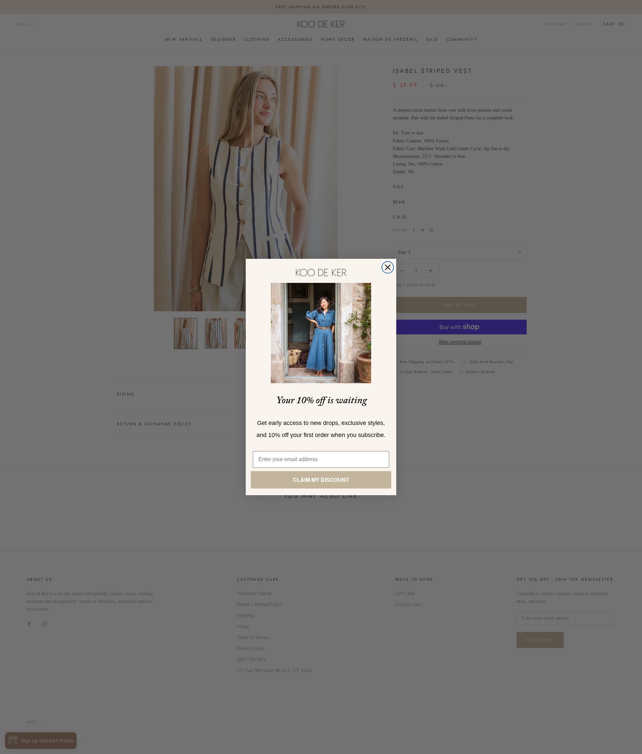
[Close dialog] (388, 267)
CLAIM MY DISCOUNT (321, 479)
